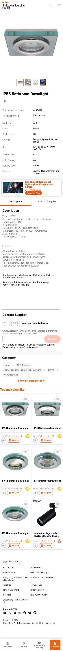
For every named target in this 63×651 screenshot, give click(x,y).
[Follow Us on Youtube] (29, 612)
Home (6, 365)
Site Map (7, 595)
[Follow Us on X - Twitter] (9, 612)
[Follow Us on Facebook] (4, 612)
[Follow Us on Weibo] (19, 612)
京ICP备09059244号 (39, 595)
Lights (51, 370)
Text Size (7, 585)
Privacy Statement (11, 590)
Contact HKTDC (10, 572)
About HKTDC (36, 567)
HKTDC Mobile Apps (39, 572)
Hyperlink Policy (37, 590)
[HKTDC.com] (31, 563)
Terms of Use (36, 585)
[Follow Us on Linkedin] (14, 612)
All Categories (23, 365)
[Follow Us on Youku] (34, 612)
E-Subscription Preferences (42, 577)
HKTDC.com (8, 567)
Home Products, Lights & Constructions (22, 370)
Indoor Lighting (11, 375)
